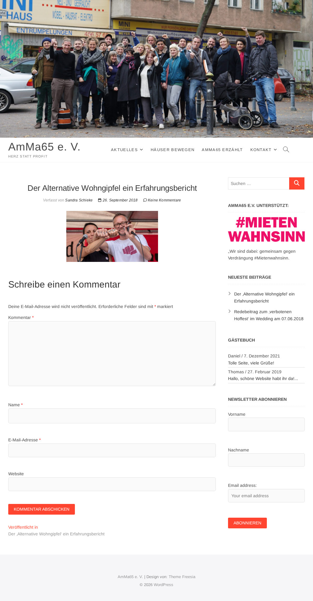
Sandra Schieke (78, 200)
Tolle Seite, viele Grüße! (251, 362)
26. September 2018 (120, 200)
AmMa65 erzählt (222, 149)
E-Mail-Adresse (24, 439)
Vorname (236, 414)
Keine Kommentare (164, 200)
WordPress (163, 584)
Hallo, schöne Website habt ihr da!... (263, 378)
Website (16, 473)
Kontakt (261, 149)
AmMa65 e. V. (44, 146)
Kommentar (21, 317)
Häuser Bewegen (172, 149)
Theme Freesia (182, 576)
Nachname (238, 449)
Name (15, 404)
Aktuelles (124, 149)
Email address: (242, 485)
